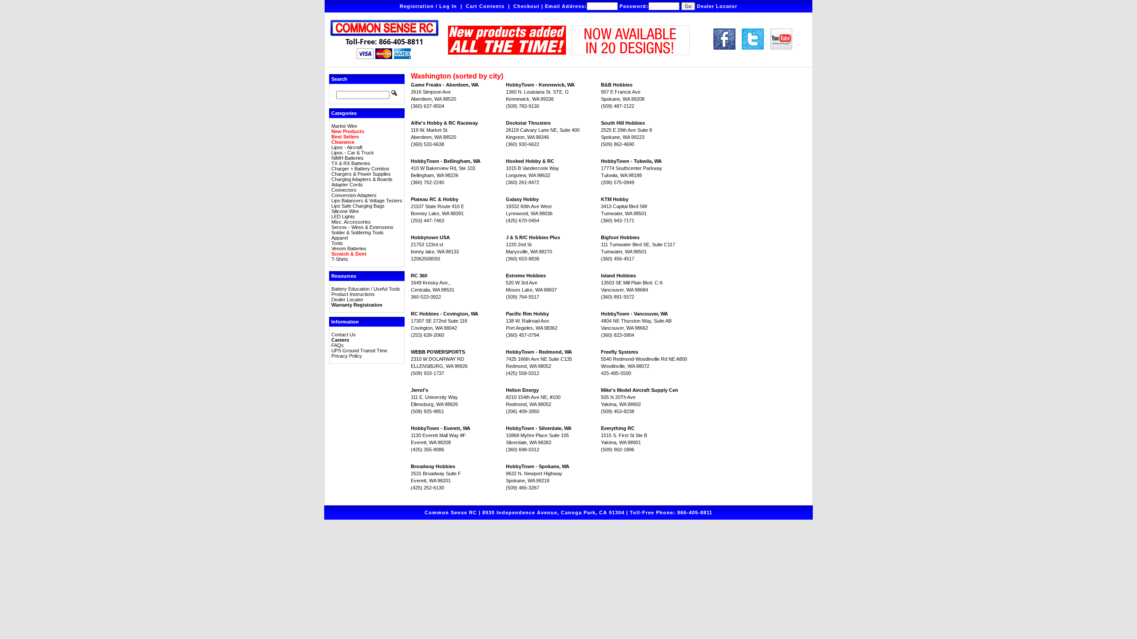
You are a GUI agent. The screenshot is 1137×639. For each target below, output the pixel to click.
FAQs (337, 345)
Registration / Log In (428, 6)
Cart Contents (485, 6)
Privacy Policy (346, 356)
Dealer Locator (717, 6)
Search (339, 79)
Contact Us (343, 334)
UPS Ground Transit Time (359, 350)
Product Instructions (353, 294)
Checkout (526, 6)
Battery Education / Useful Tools (365, 289)
